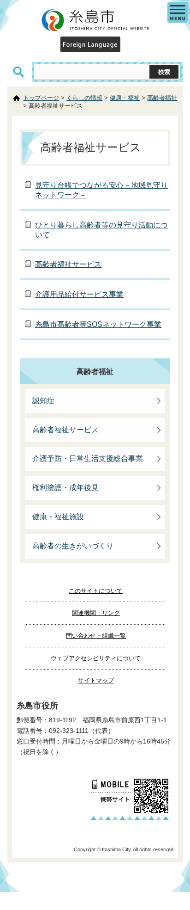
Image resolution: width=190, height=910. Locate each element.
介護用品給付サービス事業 (79, 294)
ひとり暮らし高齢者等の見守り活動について (101, 230)
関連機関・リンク (96, 612)
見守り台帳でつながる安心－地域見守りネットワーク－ (101, 190)
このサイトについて (96, 590)
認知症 (43, 401)
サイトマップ (96, 680)
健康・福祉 (125, 97)
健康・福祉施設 (58, 517)
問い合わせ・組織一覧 (96, 635)
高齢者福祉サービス (68, 264)
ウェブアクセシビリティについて (96, 658)
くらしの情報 (84, 97)
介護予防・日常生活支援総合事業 (87, 458)
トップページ (41, 97)
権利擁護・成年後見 (65, 488)
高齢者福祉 (162, 97)
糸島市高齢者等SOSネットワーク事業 (98, 324)
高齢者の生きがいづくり (72, 546)
